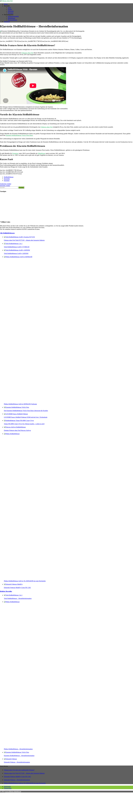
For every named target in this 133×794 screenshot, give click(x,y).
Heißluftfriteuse (8, 177)
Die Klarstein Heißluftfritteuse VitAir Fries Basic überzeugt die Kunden (26, 410)
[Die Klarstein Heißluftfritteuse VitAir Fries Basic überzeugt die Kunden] (16, 407)
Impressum (7, 786)
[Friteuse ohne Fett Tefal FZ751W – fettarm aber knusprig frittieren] (19, 237)
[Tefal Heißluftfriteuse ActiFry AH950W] (17, 250)
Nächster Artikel (5, 185)
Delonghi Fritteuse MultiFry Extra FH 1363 (17, 587)
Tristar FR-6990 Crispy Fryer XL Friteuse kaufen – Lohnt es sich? (24, 424)
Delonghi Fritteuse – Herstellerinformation (17, 762)
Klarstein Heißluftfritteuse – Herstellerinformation (19, 755)
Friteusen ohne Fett (27, 53)
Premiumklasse (12, 20)
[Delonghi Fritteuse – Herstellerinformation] (10, 759)
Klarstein (10, 13)
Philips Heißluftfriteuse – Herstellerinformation (18, 749)
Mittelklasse (11, 18)
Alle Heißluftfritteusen (7, 233)
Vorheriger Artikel (5, 184)
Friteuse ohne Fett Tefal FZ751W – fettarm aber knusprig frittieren (24, 240)
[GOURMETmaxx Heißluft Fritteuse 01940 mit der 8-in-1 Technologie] (16, 414)
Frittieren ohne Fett (46, 127)
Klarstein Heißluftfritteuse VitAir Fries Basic (19, 135)
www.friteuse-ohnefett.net (13, 791)
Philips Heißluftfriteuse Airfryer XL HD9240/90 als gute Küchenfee (25, 581)
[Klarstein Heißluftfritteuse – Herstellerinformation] (16, 752)
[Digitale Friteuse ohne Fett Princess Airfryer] (15, 427)
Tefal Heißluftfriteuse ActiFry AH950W (16, 253)
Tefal (9, 7)
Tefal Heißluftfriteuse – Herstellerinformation (18, 598)
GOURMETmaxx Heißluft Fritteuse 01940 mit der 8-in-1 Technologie (25, 417)
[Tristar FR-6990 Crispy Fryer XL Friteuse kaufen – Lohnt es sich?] (19, 420)
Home (6, 4)
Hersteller (7, 179)
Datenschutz (7, 788)
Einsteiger (15, 153)
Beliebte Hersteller (6, 591)
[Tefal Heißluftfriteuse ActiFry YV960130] (13, 243)
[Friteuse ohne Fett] (66, 1)
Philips (10, 9)
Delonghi (11, 11)
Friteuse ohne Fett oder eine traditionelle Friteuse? (19, 770)
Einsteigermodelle (13, 16)
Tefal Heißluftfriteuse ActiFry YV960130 (16, 247)
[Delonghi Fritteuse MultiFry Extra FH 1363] (13, 584)
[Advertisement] (12, 206)
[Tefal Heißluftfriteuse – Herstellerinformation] (13, 595)
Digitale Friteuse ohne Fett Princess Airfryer (17, 430)
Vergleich (7, 21)
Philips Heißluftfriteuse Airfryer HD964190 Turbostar (20, 404)
